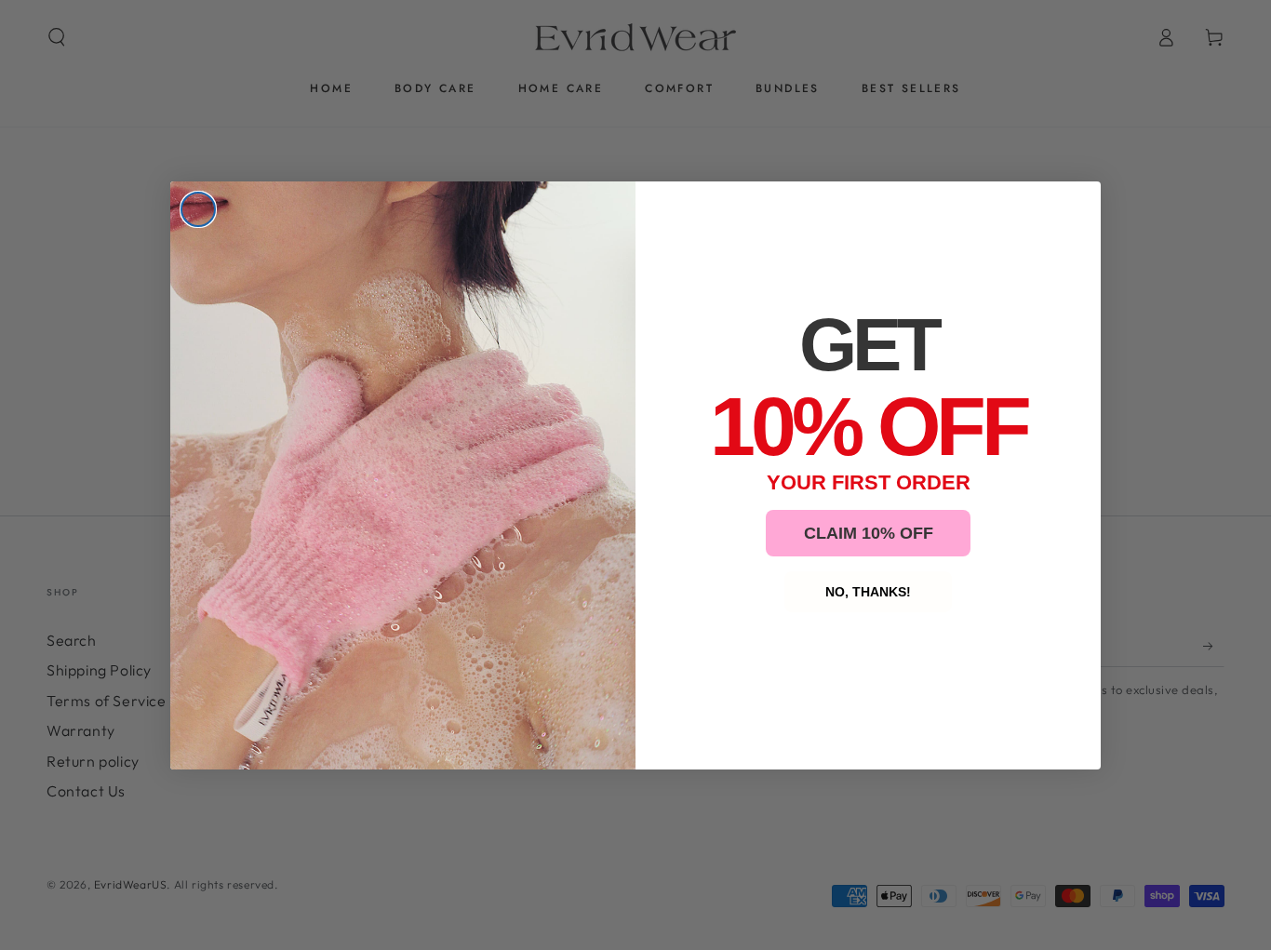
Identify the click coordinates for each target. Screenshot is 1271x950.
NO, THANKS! (868, 591)
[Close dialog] (198, 209)
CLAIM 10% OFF (868, 533)
